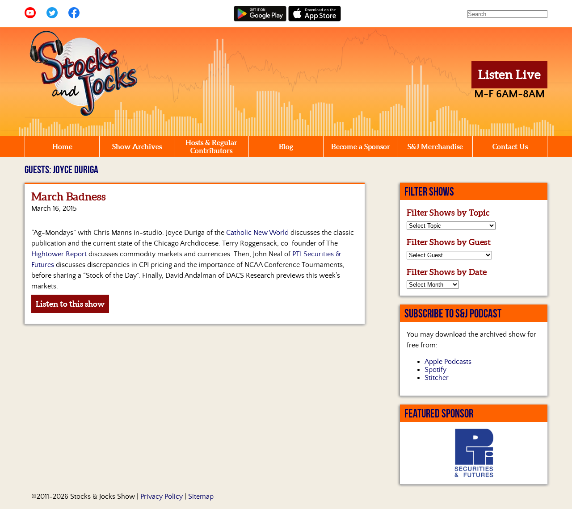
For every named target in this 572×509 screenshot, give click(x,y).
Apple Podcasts (448, 362)
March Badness (68, 197)
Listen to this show (70, 304)
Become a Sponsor (360, 146)
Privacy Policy (161, 496)
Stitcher (437, 378)
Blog (286, 146)
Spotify (435, 370)
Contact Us (510, 146)
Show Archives (137, 146)
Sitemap (201, 496)
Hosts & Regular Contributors (211, 146)
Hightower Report (59, 254)
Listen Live (509, 74)
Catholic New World (257, 233)
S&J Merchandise (435, 146)
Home (62, 146)
